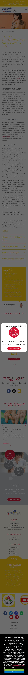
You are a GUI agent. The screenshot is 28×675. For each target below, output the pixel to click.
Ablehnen (14, 667)
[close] (24, 326)
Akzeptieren (14, 669)
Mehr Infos (14, 671)
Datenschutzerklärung (18, 665)
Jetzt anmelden (14, 348)
